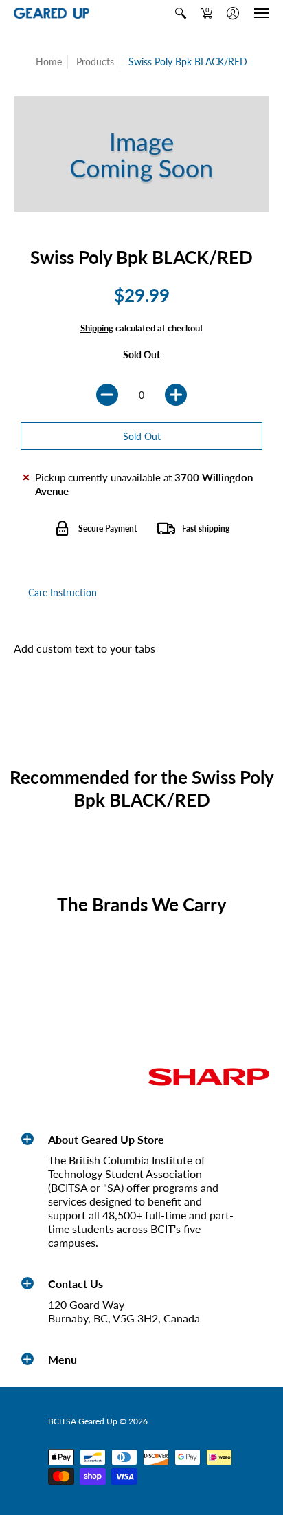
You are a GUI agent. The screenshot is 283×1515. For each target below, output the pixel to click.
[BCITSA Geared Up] (51, 13)
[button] (181, 13)
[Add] (176, 395)
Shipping (96, 328)
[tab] (62, 592)
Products (95, 61)
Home (49, 61)
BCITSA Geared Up (82, 1421)
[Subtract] (107, 395)
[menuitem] (181, 13)
